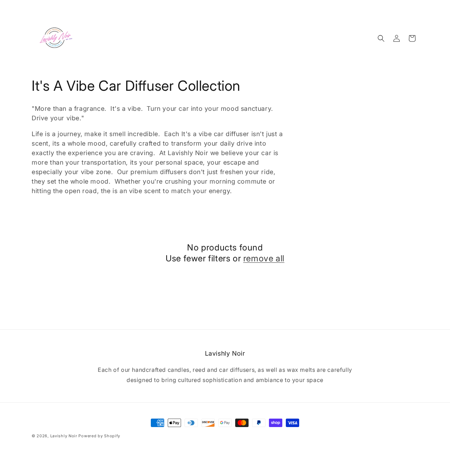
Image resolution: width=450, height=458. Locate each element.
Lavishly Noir (63, 435)
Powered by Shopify (99, 435)
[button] (381, 38)
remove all (263, 258)
